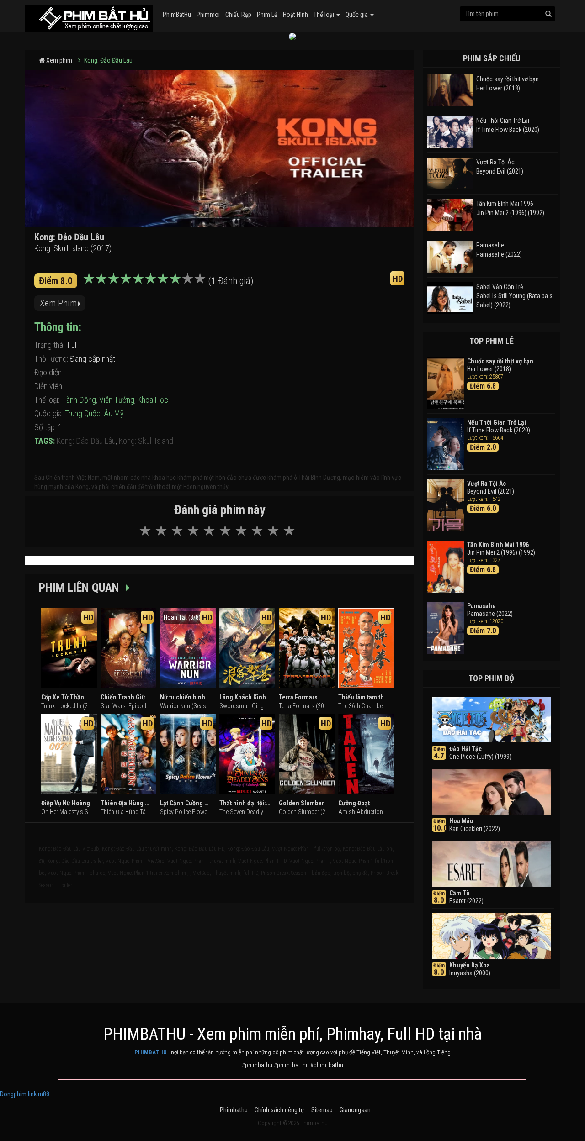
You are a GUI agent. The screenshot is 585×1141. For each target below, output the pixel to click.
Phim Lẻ (267, 14)
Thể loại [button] (324, 14)
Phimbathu (234, 1110)
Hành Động (78, 400)
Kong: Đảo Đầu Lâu (108, 60)
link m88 (38, 1094)
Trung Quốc (83, 413)
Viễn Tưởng (116, 400)
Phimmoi (208, 14)
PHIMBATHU (150, 1052)
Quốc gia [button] (357, 14)
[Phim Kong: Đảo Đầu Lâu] (89, 16)
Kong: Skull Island (146, 441)
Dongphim (13, 1094)
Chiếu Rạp (238, 14)
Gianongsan (355, 1110)
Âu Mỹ (114, 413)
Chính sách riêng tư (279, 1110)
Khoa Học (153, 400)
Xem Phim (58, 303)
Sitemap (322, 1110)
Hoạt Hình (295, 14)
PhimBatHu (177, 14)
